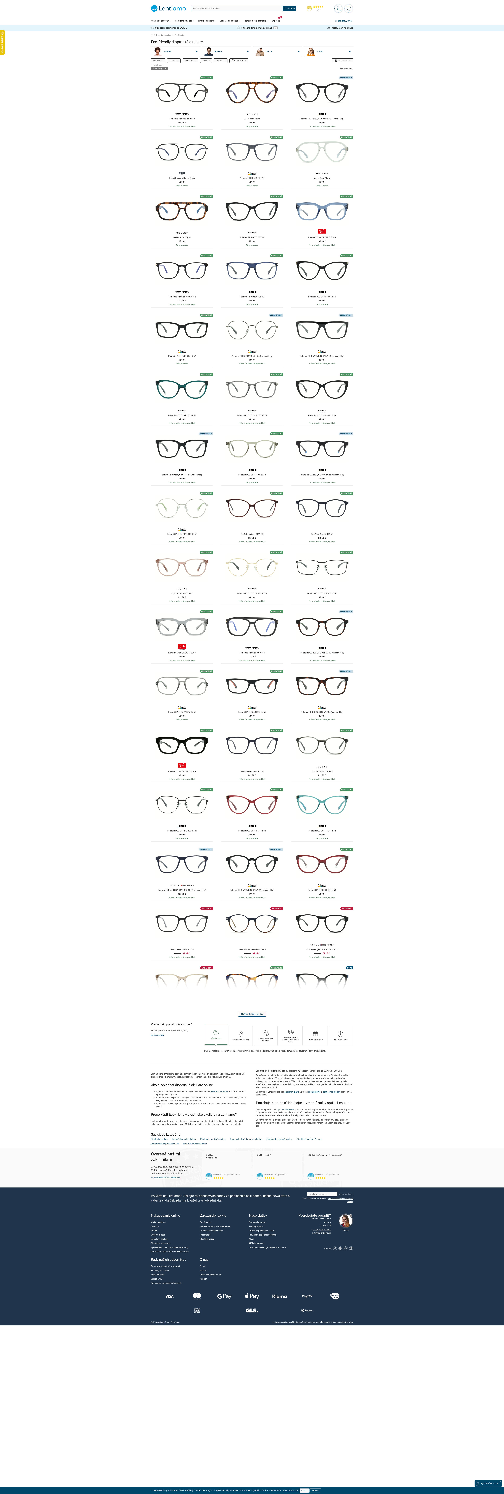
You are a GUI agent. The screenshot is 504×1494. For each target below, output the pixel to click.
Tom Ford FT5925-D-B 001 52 (182, 297)
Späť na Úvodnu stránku (160, 1322)
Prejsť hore (175, 1322)
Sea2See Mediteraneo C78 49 (252, 949)
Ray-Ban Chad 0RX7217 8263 (182, 653)
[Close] (500, 1481)
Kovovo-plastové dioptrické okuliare (246, 1139)
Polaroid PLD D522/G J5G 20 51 (252, 593)
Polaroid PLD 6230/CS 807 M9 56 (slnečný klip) (322, 356)
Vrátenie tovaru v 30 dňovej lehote (215, 1226)
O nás (202, 1266)
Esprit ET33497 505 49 (322, 771)
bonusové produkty (331, 1091)
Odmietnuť (315, 1490)
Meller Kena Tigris (252, 119)
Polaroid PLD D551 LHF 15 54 (252, 831)
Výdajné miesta (158, 1234)
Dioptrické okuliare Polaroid (309, 1139)
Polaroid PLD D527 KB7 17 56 (182, 712)
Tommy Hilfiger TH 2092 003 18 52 (322, 949)
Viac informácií (290, 1490)
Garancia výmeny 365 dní (211, 1230)
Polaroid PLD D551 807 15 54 (322, 297)
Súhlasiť (304, 1490)
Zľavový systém (256, 1226)
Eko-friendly (157, 68)
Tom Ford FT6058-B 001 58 (182, 119)
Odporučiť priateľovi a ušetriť (262, 1230)
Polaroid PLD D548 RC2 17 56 (252, 712)
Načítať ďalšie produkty (252, 1014)
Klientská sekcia (207, 1238)
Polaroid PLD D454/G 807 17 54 (182, 831)
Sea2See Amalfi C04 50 (322, 534)
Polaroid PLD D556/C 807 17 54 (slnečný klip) (182, 475)
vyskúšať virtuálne (219, 1091)
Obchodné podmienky (161, 1243)
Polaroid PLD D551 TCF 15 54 (322, 831)
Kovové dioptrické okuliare (184, 1139)
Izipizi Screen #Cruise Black (182, 178)
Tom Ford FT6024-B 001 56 (252, 653)
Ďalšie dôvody (157, 1034)
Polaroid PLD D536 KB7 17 (252, 178)
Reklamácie (205, 1234)
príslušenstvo (314, 1091)
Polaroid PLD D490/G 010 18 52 (182, 534)
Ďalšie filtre (238, 60)
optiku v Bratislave (285, 1109)
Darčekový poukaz (159, 1238)
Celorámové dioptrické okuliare (165, 1143)
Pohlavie (157, 60)
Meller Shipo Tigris (182, 237)
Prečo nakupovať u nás (210, 1274)
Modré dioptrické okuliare (195, 1143)
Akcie (251, 1238)
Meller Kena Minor (322, 178)
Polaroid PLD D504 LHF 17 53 (322, 890)
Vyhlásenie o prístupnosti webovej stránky (169, 1247)
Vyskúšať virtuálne (489, 1483)
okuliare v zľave (291, 1091)
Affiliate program (256, 1243)
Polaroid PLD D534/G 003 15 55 (322, 593)
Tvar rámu (189, 60)
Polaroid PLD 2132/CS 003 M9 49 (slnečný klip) (322, 119)
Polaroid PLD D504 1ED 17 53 (182, 415)
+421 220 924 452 (322, 1229)
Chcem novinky (345, 1194)
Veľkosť (219, 60)
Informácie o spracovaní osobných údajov (170, 1251)
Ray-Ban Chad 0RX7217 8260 (182, 771)
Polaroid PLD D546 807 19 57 (182, 356)
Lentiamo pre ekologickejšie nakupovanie (267, 1247)
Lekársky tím (156, 1278)
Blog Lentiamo (157, 1274)
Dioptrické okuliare (163, 35)
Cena (205, 60)
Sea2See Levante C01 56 (182, 949)
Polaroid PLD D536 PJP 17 (252, 297)
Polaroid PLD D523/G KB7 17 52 (252, 415)
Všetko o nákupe (158, 1222)
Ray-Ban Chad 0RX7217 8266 (322, 237)
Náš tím (203, 1270)
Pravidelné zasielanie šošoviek (262, 1234)
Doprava (155, 1226)
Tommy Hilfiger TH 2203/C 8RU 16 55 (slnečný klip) (182, 890)
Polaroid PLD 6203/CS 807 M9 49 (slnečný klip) (252, 890)
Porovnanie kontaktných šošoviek (166, 1283)
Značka (172, 60)
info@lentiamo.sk (323, 1233)
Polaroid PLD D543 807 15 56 (322, 415)
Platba (154, 1230)
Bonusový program (257, 1222)
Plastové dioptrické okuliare (213, 1139)
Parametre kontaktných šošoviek (165, 1266)
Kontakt (203, 1278)
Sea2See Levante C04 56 (252, 771)
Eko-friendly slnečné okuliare (279, 1139)
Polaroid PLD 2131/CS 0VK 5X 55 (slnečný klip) (322, 475)
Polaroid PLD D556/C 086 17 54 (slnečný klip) (322, 712)
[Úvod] (152, 35)
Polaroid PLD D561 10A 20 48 (252, 475)
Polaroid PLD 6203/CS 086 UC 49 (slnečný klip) (322, 653)
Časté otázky (205, 1222)
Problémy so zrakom (160, 1270)
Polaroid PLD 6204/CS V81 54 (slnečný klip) (252, 356)
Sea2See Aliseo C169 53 (252, 534)
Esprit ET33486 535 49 (182, 593)
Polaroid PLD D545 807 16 (252, 237)
